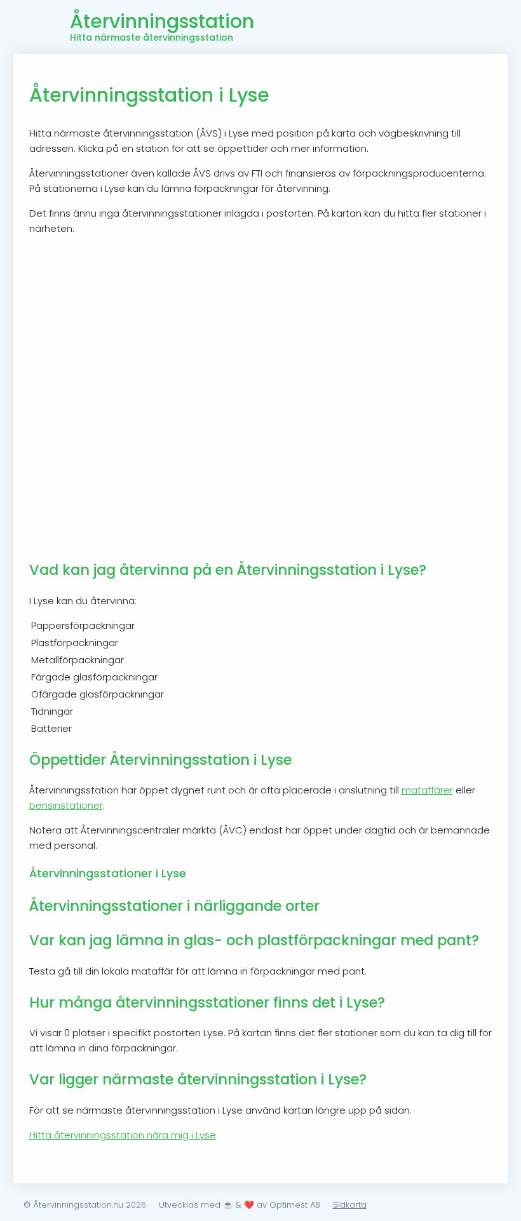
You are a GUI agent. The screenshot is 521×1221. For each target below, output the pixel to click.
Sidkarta (350, 1204)
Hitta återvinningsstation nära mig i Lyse (122, 1135)
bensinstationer (66, 805)
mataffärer (427, 790)
